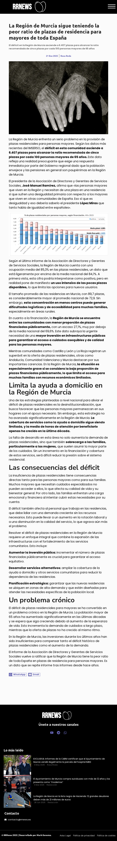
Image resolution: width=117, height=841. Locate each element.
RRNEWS (22, 6)
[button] (18, 674)
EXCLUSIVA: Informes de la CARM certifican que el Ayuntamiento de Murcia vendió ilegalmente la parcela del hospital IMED (69, 760)
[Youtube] (51, 732)
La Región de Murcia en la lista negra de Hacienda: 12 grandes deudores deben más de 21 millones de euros (71, 798)
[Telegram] (58, 732)
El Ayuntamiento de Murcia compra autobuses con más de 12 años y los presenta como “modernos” (71, 780)
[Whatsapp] (65, 732)
